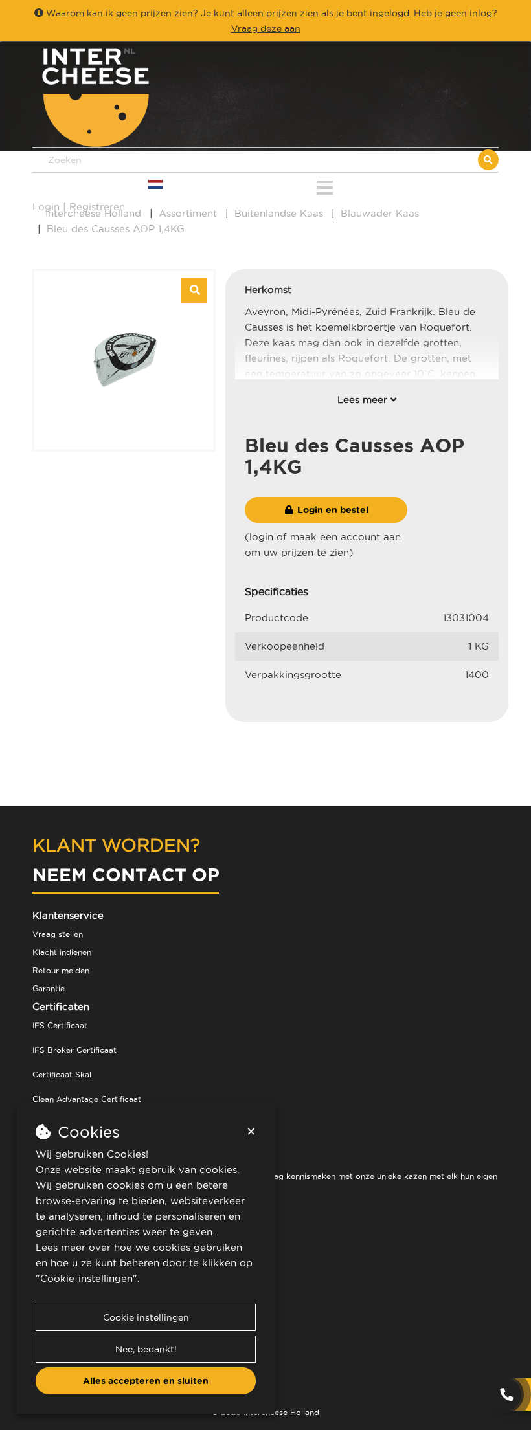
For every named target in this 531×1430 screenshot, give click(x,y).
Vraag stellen (57, 934)
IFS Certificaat (59, 1025)
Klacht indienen (61, 952)
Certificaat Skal (61, 1074)
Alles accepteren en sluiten (146, 1381)
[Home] (149, 97)
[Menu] (325, 185)
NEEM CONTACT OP (126, 874)
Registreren (97, 206)
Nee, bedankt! (146, 1349)
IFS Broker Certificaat (74, 1050)
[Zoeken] (488, 159)
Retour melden (60, 970)
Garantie (48, 988)
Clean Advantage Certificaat (86, 1099)
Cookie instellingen (146, 1317)
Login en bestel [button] (331, 510)
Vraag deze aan (265, 28)
